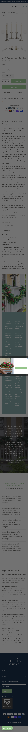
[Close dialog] (27, 358)
